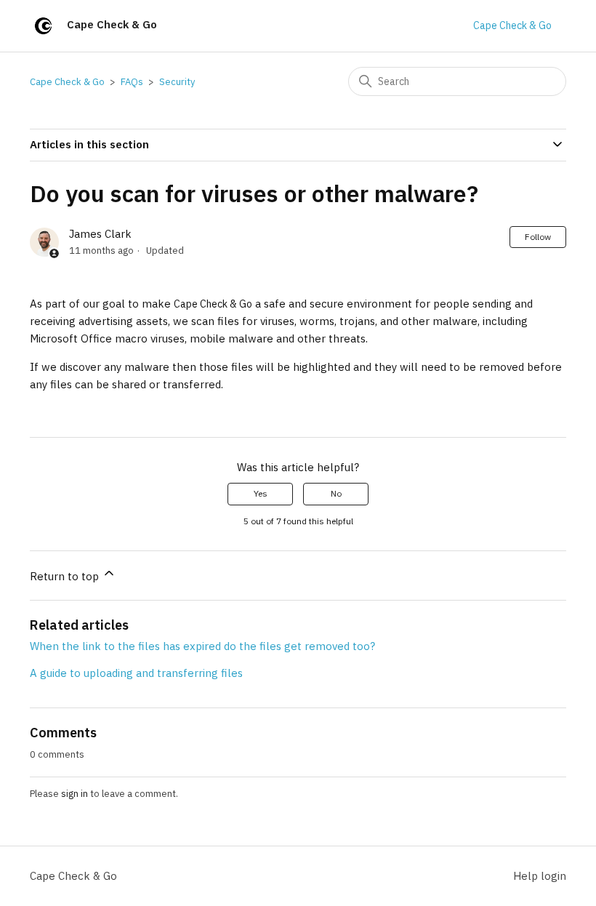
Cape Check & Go (512, 25)
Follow (538, 236)
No (336, 493)
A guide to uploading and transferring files (136, 673)
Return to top (66, 576)
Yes (260, 493)
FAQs (132, 82)
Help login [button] (539, 876)
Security (177, 82)
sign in (74, 793)
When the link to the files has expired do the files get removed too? (202, 646)
